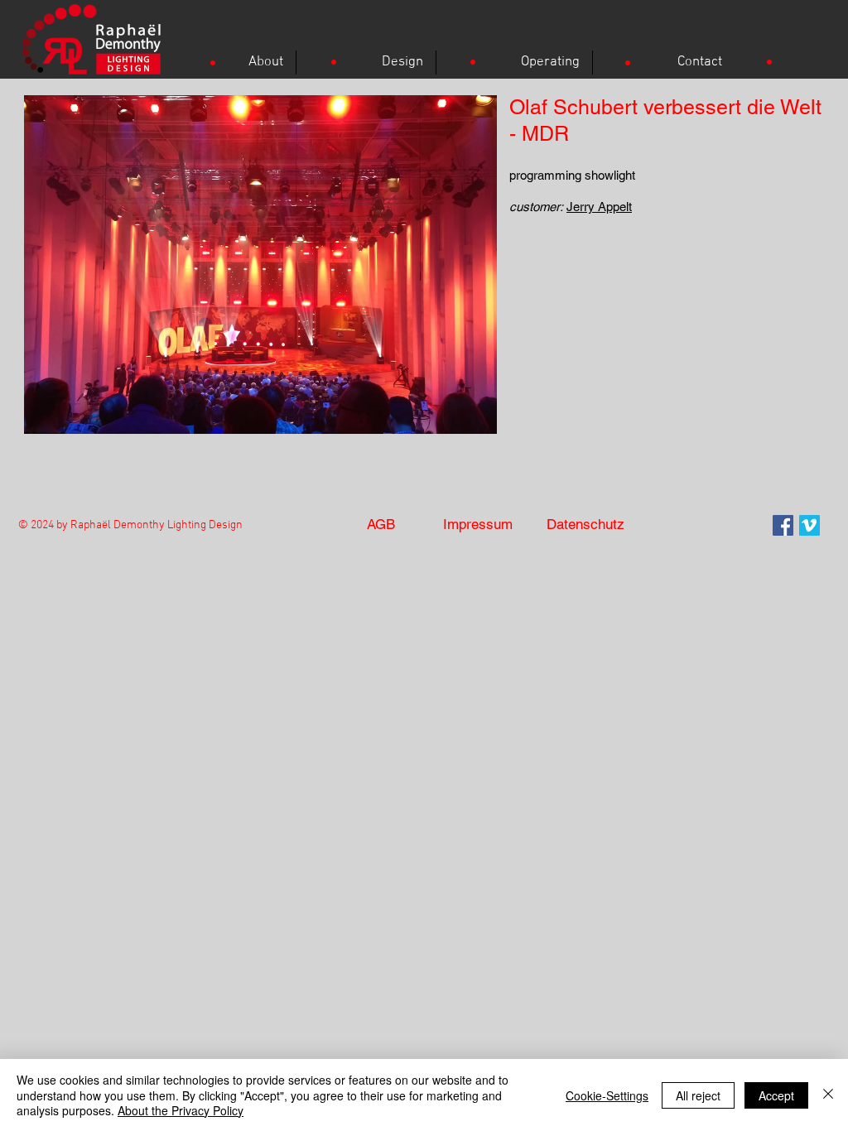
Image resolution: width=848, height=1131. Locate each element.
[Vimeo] (809, 525)
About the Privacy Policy (180, 1110)
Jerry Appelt (599, 207)
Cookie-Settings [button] (607, 1095)
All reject (698, 1095)
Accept (776, 1095)
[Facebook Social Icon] (783, 525)
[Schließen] (828, 1095)
